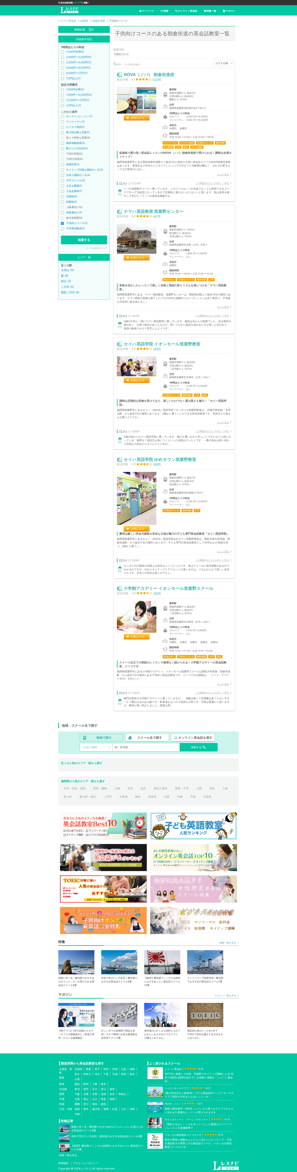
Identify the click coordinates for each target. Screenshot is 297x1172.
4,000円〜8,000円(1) (78, 67)
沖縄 (77, 1114)
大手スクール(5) (75, 180)
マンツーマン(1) (75, 121)
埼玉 (97, 1074)
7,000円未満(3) (75, 89)
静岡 (86, 1084)
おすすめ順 (221, 63)
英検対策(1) (72, 164)
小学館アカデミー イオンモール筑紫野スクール (168, 588)
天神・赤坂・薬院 (75, 788)
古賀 (166, 796)
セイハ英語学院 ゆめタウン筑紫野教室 (160, 459)
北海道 (78, 1069)
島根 (112, 1099)
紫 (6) (64, 275)
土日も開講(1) (74, 185)
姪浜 (143, 788)
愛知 (77, 1084)
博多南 (152, 796)
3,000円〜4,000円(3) (78, 62)
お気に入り (137, 117)
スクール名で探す (149, 737)
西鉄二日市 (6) (70, 292)
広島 (77, 1099)
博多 (212, 788)
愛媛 (77, 1104)
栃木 (132, 1074)
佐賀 (114, 1109)
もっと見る (223, 174)
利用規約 (63, 1163)
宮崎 (132, 1109)
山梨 (77, 1079)
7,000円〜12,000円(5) (79, 94)
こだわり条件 (89, 747)
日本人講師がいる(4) (78, 175)
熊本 (86, 1109)
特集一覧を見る (227, 942)
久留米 (207, 796)
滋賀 (103, 1094)
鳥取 (103, 1099)
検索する (84, 240)
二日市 (107, 796)
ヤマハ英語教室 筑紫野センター (154, 211)
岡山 (86, 1099)
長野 (86, 1089)
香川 (86, 1104)
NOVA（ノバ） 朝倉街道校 (149, 74)
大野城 (123, 796)
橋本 (138, 796)
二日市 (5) (67, 287)
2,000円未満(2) (75, 51)
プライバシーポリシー (86, 1163)
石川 (94, 1089)
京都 (94, 1094)
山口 (94, 1099)
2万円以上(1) (73, 105)
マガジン (230, 10)
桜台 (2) (66, 281)
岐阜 (103, 1084)
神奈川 (87, 1074)
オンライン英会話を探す (195, 737)
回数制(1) (71, 201)
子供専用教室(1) (75, 228)
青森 (88, 1069)
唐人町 (68, 796)
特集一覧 (211, 10)
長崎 (106, 1109)
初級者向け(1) (74, 212)
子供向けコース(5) (76, 223)
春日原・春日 (87, 796)
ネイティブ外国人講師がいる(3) (84, 169)
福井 (112, 1089)
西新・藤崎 (100, 788)
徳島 (103, 1104)
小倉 (225, 788)
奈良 (112, 1094)
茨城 (114, 1074)
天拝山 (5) (67, 270)
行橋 (180, 796)
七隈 (199, 788)
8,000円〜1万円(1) (76, 73)
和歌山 (122, 1094)
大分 (123, 1109)
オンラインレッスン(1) (79, 116)
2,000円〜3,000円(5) (78, 57)
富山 (103, 1089)
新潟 (77, 1089)
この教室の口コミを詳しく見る (212, 183)
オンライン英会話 (187, 10)
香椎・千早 (182, 788)
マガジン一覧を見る (225, 995)
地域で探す (104, 737)
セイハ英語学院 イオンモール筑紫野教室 (162, 343)
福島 (132, 1069)
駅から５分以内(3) (77, 148)
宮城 (114, 1069)
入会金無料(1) (74, 191)
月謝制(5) (71, 196)
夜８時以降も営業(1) (78, 132)
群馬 (123, 1074)
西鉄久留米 (160, 788)
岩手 (97, 1069)
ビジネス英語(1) (75, 127)
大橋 (117, 788)
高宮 (130, 788)
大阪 (77, 1094)
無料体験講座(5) (75, 143)
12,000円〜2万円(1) (77, 100)
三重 (94, 1084)
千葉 (106, 1074)
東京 (77, 1074)
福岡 (77, 1109)
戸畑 (193, 796)
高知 (94, 1104)
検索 (165, 10)
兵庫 (86, 1094)
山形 (123, 1069)
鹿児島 (96, 1109)
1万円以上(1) (73, 78)
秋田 (106, 1069)
